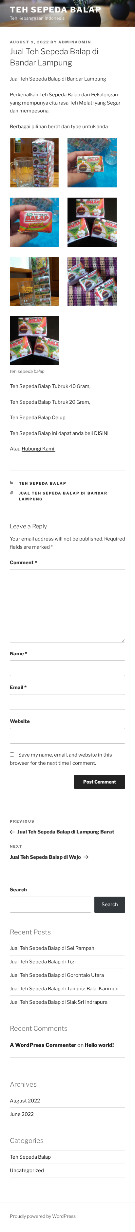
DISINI (101, 433)
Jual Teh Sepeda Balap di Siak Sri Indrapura (58, 1002)
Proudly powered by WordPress (43, 1216)
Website (20, 721)
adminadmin (74, 42)
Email (18, 687)
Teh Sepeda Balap (56, 9)
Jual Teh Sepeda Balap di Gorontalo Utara (57, 975)
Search (18, 890)
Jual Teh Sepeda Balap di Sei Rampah (52, 948)
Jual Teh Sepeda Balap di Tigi (43, 962)
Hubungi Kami (38, 449)
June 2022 (22, 1114)
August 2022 (25, 1101)
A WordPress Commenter (43, 1045)
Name (18, 654)
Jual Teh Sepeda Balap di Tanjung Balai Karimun (64, 989)
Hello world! (99, 1045)
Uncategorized (27, 1170)
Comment (23, 563)
